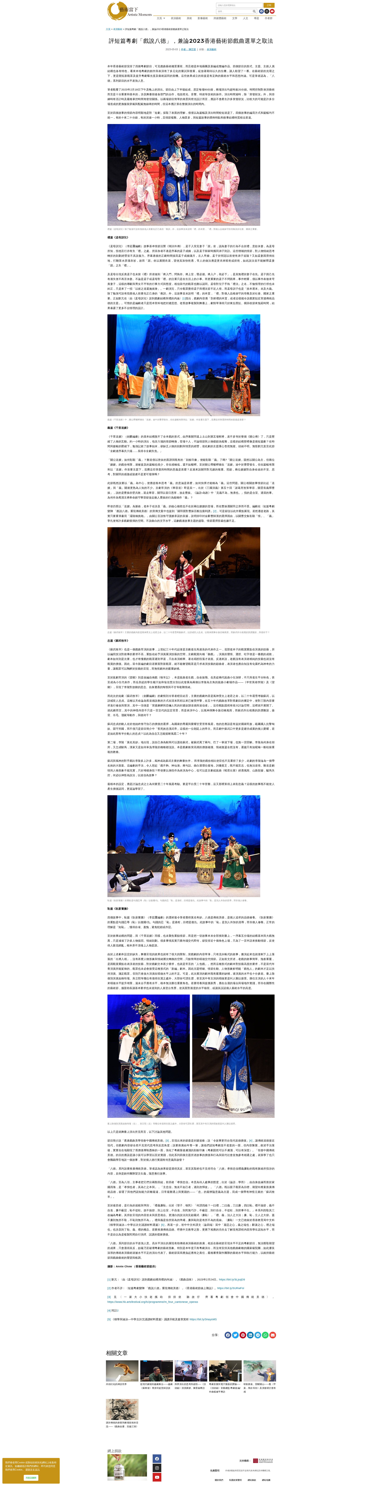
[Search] (254, 11)
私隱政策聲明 (235, 1480)
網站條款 (252, 1480)
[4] (250, 1140)
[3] (167, 1140)
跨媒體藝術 (220, 18)
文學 (234, 18)
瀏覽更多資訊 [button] (32, 1469)
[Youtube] (272, 11)
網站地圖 (266, 1480)
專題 (256, 18)
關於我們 (219, 1480)
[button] (228, 1335)
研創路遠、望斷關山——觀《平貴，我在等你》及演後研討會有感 (260, 1388)
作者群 (268, 18)
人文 (245, 18)
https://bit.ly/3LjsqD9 (232, 1279)
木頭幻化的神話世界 (116, 1384)
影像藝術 (203, 18)
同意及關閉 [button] (31, 1478)
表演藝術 (176, 18)
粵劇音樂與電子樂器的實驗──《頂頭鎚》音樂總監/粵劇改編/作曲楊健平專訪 (225, 1388)
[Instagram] (266, 11)
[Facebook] (261, 11)
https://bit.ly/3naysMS (203, 1319)
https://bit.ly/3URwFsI (230, 1288)
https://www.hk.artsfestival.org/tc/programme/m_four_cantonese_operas (152, 1301)
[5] (162, 1224)
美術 (189, 18)
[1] (184, 298)
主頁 (159, 18)
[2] (215, 511)
